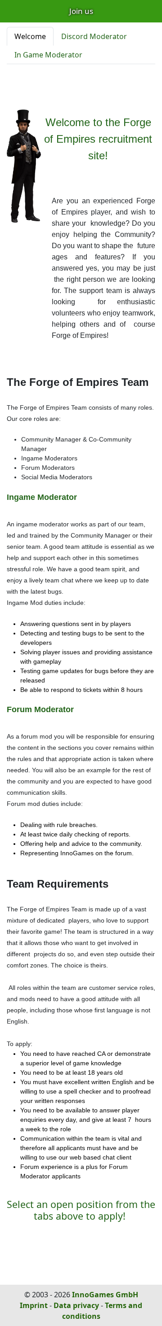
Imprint (34, 1305)
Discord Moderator (94, 36)
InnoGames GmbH (105, 1295)
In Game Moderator (48, 55)
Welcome (30, 36)
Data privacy (76, 1305)
